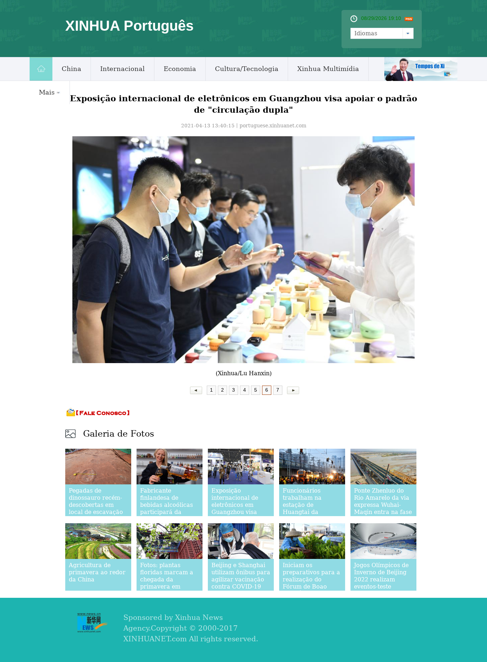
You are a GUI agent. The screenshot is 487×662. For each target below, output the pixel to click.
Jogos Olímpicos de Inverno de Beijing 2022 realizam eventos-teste (381, 576)
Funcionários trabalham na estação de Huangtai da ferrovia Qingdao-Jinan (308, 508)
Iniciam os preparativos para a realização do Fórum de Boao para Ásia (311, 579)
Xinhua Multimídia (328, 68)
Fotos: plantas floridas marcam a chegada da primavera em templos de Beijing (166, 579)
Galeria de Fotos (118, 434)
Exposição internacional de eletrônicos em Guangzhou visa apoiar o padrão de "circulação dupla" (239, 508)
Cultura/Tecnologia (246, 68)
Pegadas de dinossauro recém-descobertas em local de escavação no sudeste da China (98, 505)
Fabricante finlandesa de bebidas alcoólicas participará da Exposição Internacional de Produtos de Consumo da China (167, 515)
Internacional (122, 68)
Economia (180, 68)
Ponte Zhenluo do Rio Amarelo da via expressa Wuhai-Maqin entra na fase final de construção (383, 505)
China (71, 68)
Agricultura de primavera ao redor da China (97, 572)
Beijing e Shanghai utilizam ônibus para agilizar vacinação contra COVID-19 (240, 576)
